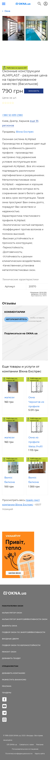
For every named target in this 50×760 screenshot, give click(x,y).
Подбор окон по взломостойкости (21, 645)
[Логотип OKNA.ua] (23, 4)
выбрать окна (9, 626)
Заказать (33, 91)
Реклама (6, 686)
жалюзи (9, 397)
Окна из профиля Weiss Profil (35, 442)
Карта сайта (40, 754)
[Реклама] (18, 555)
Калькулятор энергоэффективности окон (24, 619)
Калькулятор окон (12, 613)
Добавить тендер (11, 658)
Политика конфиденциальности (18, 754)
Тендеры (6, 693)
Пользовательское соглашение (25, 749)
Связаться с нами (26, 745)
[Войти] (45, 3)
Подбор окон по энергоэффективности (23, 632)
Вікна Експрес (25, 131)
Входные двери (10, 639)
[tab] (25, 123)
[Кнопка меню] (3, 4)
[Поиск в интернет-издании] (39, 3)
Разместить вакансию (14, 680)
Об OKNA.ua (12, 745)
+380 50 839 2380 (12, 115)
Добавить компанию (13, 673)
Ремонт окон (9, 652)
